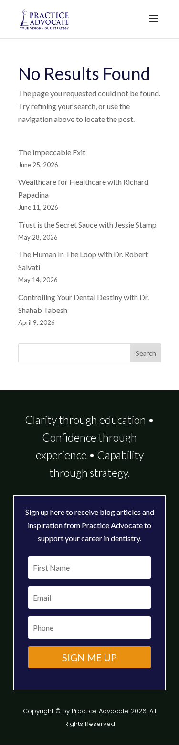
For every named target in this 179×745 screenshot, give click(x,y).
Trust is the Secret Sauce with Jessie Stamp (87, 224)
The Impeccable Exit (51, 152)
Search (146, 353)
